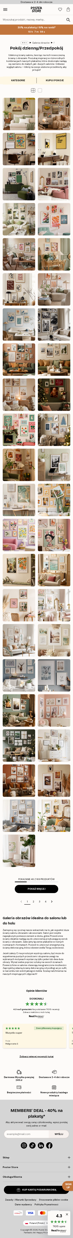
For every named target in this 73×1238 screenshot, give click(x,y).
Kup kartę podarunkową (39, 1189)
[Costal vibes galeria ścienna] (19, 816)
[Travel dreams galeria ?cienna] (54, 500)
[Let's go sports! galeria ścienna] (19, 184)
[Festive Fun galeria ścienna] (19, 430)
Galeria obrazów (41, 42)
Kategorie (18, 80)
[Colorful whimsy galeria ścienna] (54, 535)
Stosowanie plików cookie (53, 1199)
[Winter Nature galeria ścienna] (54, 675)
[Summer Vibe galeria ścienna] (54, 570)
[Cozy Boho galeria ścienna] (19, 394)
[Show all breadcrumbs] (24, 42)
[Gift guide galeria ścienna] (19, 745)
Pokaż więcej (36, 888)
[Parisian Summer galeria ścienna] (54, 184)
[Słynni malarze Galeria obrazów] (54, 114)
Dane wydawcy (23, 1204)
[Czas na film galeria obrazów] (54, 149)
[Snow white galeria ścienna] (19, 675)
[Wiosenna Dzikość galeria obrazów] (19, 851)
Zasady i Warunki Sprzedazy (20, 1199)
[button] (40, 90)
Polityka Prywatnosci (46, 1204)
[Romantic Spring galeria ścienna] (54, 605)
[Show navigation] (5, 9)
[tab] (60, 9)
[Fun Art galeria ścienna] (19, 535)
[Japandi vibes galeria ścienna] (54, 219)
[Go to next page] (52, 901)
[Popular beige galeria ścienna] (54, 745)
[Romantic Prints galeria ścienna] (54, 710)
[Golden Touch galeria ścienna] (54, 640)
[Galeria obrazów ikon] (54, 324)
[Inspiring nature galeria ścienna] (19, 710)
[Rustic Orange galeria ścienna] (19, 780)
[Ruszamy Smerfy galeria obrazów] (19, 149)
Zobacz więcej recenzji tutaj (36, 1056)
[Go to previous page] (21, 901)
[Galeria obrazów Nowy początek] (54, 254)
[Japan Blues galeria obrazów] (19, 324)
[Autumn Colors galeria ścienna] (19, 465)
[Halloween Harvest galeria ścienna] (54, 780)
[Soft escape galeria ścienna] (19, 570)
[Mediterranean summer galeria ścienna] (54, 816)
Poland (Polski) (37, 1223)
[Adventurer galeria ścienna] (54, 359)
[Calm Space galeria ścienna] (54, 465)
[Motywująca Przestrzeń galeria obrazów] (19, 289)
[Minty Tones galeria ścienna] (19, 640)
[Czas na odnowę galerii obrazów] (19, 254)
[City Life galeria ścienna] (19, 605)
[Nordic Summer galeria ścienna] (19, 219)
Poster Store (44, 1230)
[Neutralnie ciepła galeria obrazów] (54, 289)
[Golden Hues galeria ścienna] (19, 500)
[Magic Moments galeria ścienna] (54, 394)
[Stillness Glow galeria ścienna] (54, 430)
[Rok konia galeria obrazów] (19, 114)
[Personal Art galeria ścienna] (19, 359)
